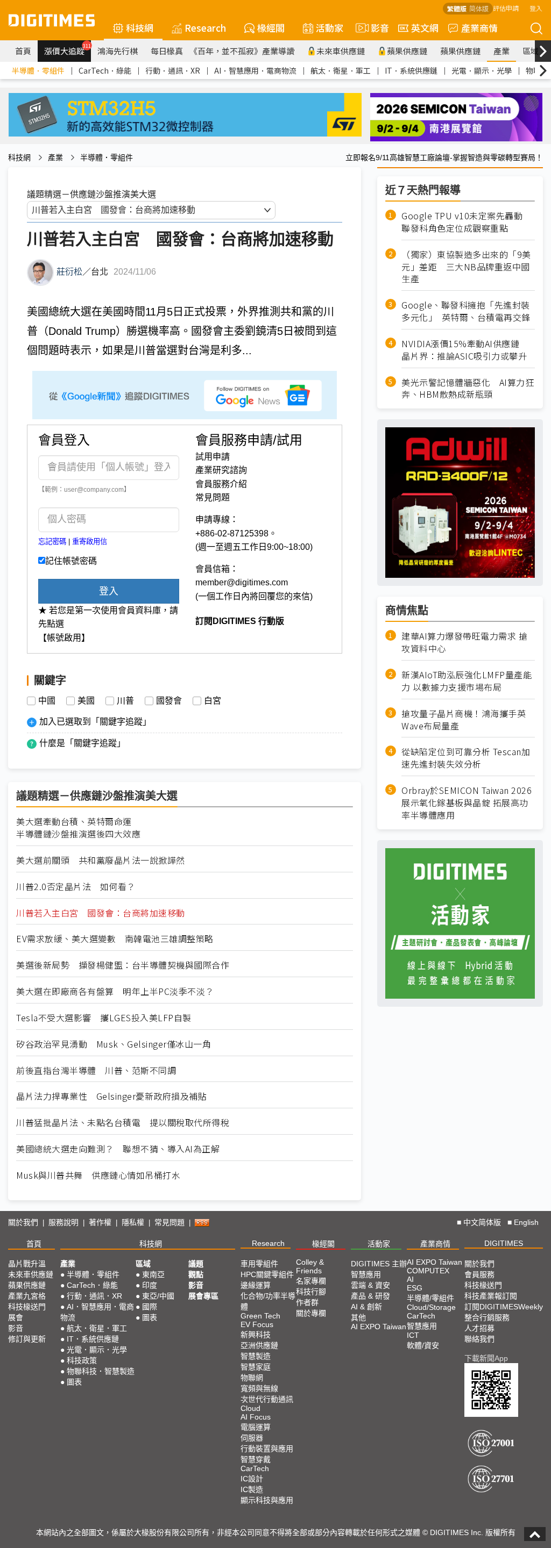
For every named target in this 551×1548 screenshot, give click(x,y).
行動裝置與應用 (267, 1448)
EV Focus (257, 1324)
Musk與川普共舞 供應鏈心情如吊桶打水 (98, 1175)
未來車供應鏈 (340, 50)
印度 (149, 1285)
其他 (358, 1317)
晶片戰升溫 (27, 1263)
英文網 (425, 27)
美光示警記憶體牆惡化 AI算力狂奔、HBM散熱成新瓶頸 (467, 388)
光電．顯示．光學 (481, 70)
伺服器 (252, 1438)
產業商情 (479, 27)
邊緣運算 (256, 1285)
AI (410, 1279)
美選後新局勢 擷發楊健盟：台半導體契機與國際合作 (122, 965)
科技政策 (82, 1360)
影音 (375, 27)
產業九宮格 (27, 1296)
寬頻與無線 (259, 1388)
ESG (414, 1288)
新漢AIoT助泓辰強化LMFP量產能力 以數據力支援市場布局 (466, 681)
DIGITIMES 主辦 (379, 1263)
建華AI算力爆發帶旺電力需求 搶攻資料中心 (464, 642)
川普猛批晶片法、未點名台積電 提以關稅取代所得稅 (122, 1122)
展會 (15, 1317)
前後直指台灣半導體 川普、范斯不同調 (96, 1070)
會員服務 (479, 1274)
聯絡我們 (479, 1339)
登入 (535, 7)
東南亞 (153, 1274)
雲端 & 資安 (370, 1285)
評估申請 (506, 7)
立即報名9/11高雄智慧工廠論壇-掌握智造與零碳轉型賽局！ (444, 157)
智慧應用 (366, 1274)
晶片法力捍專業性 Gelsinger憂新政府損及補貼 (111, 1096)
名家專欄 (311, 1281)
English (526, 1222)
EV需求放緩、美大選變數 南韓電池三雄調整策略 (115, 939)
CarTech (255, 1468)
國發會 (169, 701)
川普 (125, 701)
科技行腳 (311, 1291)
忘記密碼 (52, 542)
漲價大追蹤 (67, 49)
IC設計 (252, 1478)
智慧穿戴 (256, 1459)
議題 (195, 1263)
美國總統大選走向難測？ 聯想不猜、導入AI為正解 (118, 1149)
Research (205, 27)
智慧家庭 (256, 1367)
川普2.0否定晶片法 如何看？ (76, 886)
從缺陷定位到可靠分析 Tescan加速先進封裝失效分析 (465, 758)
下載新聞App (486, 1358)
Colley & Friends (310, 1266)
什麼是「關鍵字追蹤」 (82, 743)
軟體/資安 (423, 1345)
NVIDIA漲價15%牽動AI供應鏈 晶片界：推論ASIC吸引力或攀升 (464, 350)
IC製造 (252, 1489)
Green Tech (260, 1316)
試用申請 (212, 456)
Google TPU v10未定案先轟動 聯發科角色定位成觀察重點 (466, 222)
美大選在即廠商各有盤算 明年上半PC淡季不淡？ (115, 991)
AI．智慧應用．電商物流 (255, 70)
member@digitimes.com (241, 582)
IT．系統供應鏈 (411, 70)
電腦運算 (256, 1427)
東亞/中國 (158, 1296)
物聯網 (252, 1377)
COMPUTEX (428, 1270)
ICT (413, 1335)
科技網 (139, 27)
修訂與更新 (27, 1339)
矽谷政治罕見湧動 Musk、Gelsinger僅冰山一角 (113, 1044)
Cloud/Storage (431, 1307)
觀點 (195, 1274)
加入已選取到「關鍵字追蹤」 (95, 721)
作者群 (307, 1302)
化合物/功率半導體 (268, 1301)
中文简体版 (482, 1222)
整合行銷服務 (487, 1317)
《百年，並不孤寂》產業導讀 (241, 50)
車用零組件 (259, 1263)
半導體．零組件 (38, 70)
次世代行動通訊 (267, 1399)
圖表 (74, 1382)
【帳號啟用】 (64, 637)
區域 (530, 50)
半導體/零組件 (430, 1298)
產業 (501, 50)
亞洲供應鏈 (259, 1345)
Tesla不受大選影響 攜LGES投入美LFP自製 (104, 1018)
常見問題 (212, 497)
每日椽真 (167, 50)
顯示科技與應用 (267, 1500)
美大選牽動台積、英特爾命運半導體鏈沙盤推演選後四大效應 (78, 827)
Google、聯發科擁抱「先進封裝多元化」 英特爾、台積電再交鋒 (466, 311)
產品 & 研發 (370, 1296)
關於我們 (23, 1222)
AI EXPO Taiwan (378, 1326)
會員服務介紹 (221, 484)
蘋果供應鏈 (407, 50)
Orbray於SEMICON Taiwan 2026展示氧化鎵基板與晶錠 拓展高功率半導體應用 (466, 802)
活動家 (329, 27)
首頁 (23, 50)
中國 (46, 701)
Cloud (250, 1408)
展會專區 (203, 1296)
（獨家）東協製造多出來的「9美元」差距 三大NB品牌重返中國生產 (466, 266)
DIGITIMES (503, 1243)
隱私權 (133, 1222)
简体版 (479, 8)
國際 (149, 1306)
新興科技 (256, 1334)
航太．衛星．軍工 (340, 70)
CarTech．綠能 (105, 70)
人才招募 (479, 1328)
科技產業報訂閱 (490, 1296)
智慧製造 (256, 1356)
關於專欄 (311, 1313)
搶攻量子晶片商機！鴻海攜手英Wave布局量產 (463, 719)
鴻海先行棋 (117, 50)
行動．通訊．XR (172, 70)
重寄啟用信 (89, 542)
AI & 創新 (366, 1306)
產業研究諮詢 (221, 470)
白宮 (212, 701)
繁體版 (457, 8)
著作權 (100, 1222)
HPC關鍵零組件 (267, 1274)
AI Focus (256, 1417)
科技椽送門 (27, 1306)
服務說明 (63, 1222)
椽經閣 (271, 27)
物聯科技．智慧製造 (101, 1371)
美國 (86, 701)
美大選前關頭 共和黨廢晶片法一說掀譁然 (100, 860)
